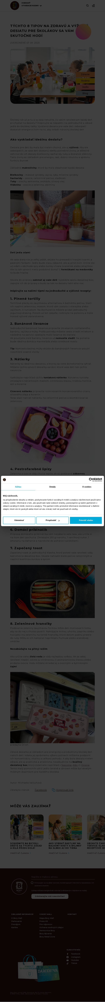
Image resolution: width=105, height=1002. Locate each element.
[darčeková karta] (38, 968)
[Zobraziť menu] (93, 5)
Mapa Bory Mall (46, 918)
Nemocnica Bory (47, 930)
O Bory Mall (16, 918)
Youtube (75, 960)
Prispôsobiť (51, 520)
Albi (75, 765)
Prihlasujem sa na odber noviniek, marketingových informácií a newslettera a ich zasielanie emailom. (64, 884)
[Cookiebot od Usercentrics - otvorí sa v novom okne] (91, 480)
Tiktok (74, 963)
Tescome (66, 765)
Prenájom (15, 924)
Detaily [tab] (52, 487)
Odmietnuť (19, 520)
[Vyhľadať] (87, 5)
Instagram (75, 957)
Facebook (75, 954)
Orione (85, 765)
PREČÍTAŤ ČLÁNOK (19, 853)
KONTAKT (72, 914)
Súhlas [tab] (18, 487)
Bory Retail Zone (47, 937)
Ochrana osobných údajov (51, 927)
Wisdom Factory (42, 994)
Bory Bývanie (45, 934)
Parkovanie (16, 921)
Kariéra (14, 927)
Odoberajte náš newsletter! (50, 896)
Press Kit (43, 921)
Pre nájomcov (45, 924)
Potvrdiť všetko (86, 520)
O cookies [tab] (86, 487)
